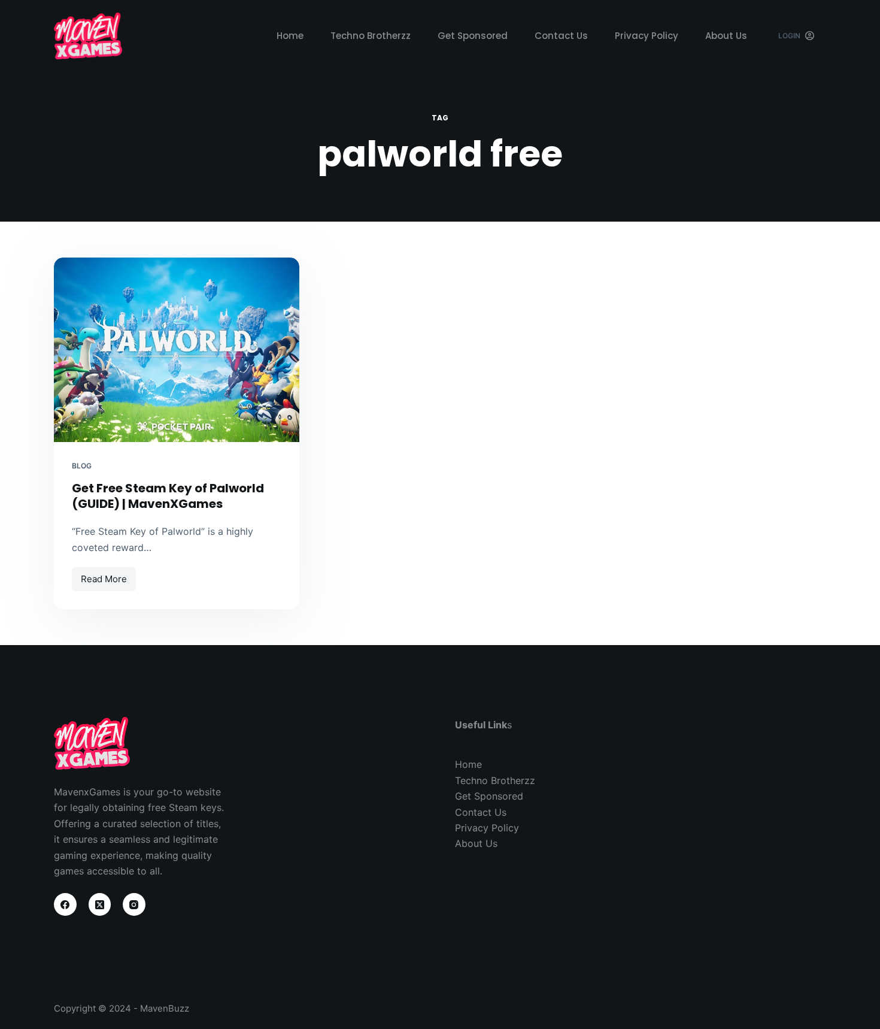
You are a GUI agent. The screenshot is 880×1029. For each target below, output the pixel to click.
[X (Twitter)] (100, 904)
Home (290, 35)
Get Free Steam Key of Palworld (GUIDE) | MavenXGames (168, 496)
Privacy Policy (646, 35)
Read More (108, 576)
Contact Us (561, 35)
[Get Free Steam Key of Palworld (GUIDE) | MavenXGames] (176, 350)
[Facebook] (65, 904)
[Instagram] (134, 904)
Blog (82, 465)
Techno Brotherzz (370, 35)
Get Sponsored (473, 35)
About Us (726, 35)
